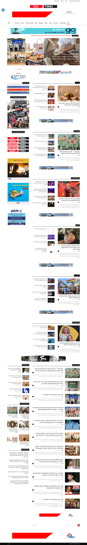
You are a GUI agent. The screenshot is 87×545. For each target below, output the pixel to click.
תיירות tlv (17, 23)
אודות (66, 1)
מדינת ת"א (55, 23)
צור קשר (62, 1)
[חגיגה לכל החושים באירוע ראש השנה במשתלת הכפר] (24, 424)
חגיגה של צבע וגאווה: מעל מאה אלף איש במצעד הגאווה (69, 297)
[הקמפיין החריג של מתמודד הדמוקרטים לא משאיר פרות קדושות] (51, 334)
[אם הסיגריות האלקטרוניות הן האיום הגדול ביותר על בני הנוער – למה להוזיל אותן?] (51, 347)
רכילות (50, 23)
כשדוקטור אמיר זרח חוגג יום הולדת (40, 241)
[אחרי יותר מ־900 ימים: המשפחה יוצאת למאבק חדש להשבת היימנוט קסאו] (72, 490)
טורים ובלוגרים (76, 322)
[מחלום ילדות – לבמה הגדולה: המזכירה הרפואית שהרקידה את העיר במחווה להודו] (51, 183)
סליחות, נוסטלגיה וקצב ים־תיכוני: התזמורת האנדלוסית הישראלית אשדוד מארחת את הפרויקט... (40, 190)
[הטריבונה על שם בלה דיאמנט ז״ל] (16, 45)
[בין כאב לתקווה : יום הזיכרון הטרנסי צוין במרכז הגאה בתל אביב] (51, 293)
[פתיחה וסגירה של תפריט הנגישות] (3, 9)
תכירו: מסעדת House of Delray (40, 93)
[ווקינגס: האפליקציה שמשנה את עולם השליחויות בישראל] (25, 397)
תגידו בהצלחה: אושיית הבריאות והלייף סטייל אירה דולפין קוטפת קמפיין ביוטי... (70, 247)
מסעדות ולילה (63, 23)
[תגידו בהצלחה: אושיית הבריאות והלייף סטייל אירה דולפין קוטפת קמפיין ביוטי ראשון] (69, 236)
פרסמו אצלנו (56, 1)
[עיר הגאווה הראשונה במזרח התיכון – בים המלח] (51, 287)
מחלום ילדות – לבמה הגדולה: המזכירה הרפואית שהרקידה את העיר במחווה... (40, 183)
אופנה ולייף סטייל (29, 23)
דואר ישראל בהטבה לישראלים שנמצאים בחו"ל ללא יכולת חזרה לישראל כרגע (41, 250)
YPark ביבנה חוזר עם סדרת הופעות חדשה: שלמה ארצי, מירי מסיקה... (69, 199)
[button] (8, 23)
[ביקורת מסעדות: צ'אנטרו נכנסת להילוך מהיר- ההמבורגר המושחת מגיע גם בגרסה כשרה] (34, 58)
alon (77, 63)
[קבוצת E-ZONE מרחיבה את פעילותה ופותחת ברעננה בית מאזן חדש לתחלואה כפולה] (72, 464)
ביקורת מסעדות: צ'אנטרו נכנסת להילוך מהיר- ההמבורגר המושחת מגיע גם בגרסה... (40, 87)
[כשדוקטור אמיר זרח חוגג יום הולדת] (51, 243)
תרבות (46, 23)
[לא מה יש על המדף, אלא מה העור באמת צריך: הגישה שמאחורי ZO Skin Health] (25, 390)
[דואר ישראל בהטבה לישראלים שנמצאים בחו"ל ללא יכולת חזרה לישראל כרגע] (51, 250)
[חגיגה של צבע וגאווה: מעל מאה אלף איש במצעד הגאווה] (69, 286)
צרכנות (22, 23)
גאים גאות (41, 23)
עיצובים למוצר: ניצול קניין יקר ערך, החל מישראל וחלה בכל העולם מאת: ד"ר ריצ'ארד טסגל (18, 455)
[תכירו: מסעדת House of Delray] (51, 95)
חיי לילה (77, 82)
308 (67, 525)
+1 (8, 89)
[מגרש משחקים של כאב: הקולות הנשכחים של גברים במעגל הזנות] (51, 300)
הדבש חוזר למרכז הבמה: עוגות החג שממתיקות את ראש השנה (56, 35)
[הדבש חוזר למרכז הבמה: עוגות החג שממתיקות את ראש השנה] (69, 94)
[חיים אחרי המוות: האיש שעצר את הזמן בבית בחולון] (51, 204)
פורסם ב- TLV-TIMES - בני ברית (22, 471)
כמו (8, 86)
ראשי (68, 23)
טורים (36, 23)
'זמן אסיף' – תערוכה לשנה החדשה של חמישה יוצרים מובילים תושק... (69, 152)
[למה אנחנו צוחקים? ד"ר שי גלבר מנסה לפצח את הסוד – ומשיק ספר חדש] (51, 327)
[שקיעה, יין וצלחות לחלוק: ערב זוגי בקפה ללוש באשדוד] (51, 108)
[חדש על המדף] (34, 45)
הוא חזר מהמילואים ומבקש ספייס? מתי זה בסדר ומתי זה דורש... (70, 344)
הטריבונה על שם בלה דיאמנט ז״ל (40, 141)
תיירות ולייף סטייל (75, 178)
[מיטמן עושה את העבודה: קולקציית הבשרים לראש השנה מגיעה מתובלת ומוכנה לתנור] (12, 424)
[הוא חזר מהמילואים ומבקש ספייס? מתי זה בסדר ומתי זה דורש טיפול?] (69, 333)
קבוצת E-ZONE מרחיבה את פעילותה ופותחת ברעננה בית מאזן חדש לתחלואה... (14, 370)
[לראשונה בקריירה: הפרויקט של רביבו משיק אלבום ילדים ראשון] (51, 198)
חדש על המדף (15, 442)
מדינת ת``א (76, 131)
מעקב (9, 92)
